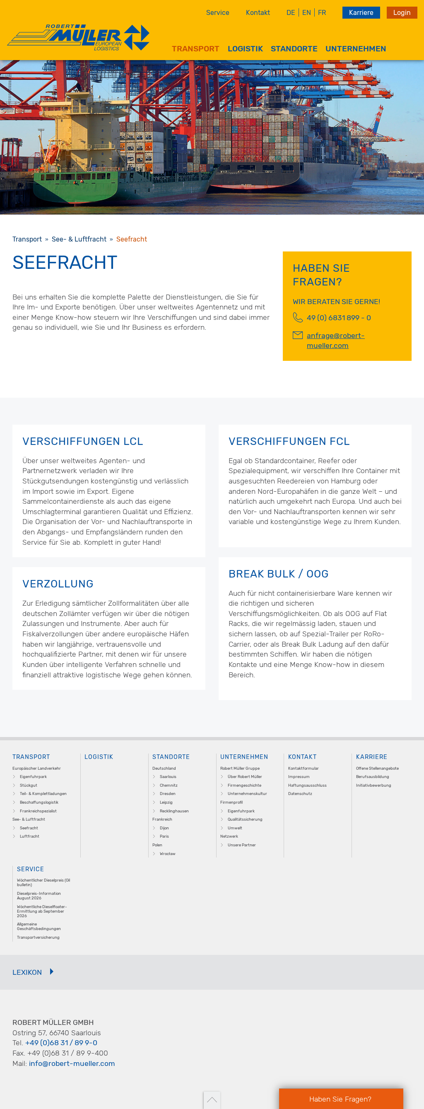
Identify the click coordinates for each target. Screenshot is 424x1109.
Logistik (245, 48)
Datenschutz (300, 793)
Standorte (294, 48)
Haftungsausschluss (307, 785)
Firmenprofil (231, 802)
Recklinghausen (174, 811)
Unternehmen (355, 48)
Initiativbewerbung (373, 785)
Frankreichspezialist (38, 811)
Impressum (299, 776)
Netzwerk (229, 836)
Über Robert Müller (245, 776)
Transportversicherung (38, 937)
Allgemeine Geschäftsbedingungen (39, 926)
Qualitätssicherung (245, 819)
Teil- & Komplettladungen (43, 793)
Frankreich (162, 819)
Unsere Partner (242, 845)
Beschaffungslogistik (39, 802)
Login (402, 13)
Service (217, 13)
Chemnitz (169, 785)
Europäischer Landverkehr (36, 768)
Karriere (361, 13)
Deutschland (164, 768)
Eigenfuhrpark (33, 776)
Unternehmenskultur (247, 793)
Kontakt (258, 13)
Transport (195, 48)
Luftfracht (29, 836)
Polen (157, 845)
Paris (164, 836)
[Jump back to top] (212, 1100)
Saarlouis (168, 776)
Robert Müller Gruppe (240, 768)
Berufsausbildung (372, 776)
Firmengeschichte (244, 785)
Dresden (168, 793)
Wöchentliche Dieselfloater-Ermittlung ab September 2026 (42, 911)
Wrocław (168, 853)
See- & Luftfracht (28, 819)
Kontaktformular (303, 768)
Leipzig (166, 802)
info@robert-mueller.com (72, 1063)
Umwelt (235, 828)
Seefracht (29, 828)
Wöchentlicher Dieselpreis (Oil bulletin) (43, 882)
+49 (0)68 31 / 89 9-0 (61, 1043)
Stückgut (28, 785)
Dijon (164, 828)
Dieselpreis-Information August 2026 (39, 895)
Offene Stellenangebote (377, 768)
